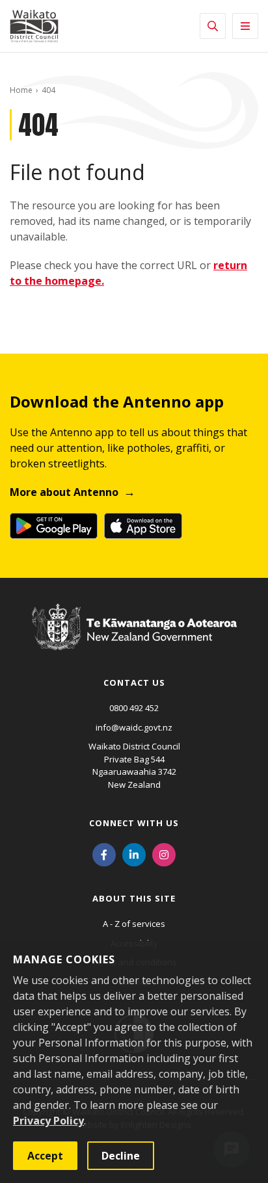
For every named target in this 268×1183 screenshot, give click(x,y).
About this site (134, 898)
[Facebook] (104, 853)
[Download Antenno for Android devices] (54, 526)
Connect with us (134, 823)
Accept (45, 1156)
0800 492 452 (134, 708)
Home (21, 90)
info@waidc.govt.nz (134, 727)
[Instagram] (164, 853)
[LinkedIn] (134, 853)
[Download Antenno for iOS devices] (143, 526)
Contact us (134, 682)
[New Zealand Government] (134, 639)
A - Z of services (134, 924)
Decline (120, 1156)
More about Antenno (64, 492)
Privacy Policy (48, 1120)
